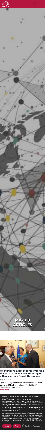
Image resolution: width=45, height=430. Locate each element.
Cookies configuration (32, 426)
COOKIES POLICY (34, 420)
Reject (17, 426)
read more (4, 389)
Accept (7, 426)
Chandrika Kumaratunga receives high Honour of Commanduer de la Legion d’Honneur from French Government (22, 373)
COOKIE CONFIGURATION (26, 418)
